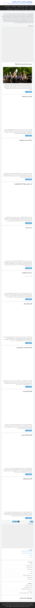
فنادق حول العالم (29, 577)
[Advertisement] (17, 32)
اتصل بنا (31, 557)
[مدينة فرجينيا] (17, 245)
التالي (32, 521)
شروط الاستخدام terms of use (27, 553)
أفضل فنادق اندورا (27, 391)
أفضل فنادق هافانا (27, 479)
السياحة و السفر (7, 6)
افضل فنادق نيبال (28, 304)
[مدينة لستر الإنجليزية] (17, 284)
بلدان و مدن (30, 573)
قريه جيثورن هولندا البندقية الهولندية (23, 184)
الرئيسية (31, 6)
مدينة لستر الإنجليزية (27, 272)
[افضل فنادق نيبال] (17, 321)
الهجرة (31, 571)
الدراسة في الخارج (29, 567)
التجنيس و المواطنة (21, 6)
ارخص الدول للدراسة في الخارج (24, 64)
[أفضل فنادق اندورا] (17, 408)
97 (13, 521)
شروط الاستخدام (16, 606)
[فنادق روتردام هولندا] (17, 113)
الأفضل (31, 563)
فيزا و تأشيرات (13, 6)
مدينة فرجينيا (29, 227)
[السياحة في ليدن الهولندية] (17, 157)
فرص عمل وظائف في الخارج (27, 575)
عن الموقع (27, 6)
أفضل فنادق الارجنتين (27, 435)
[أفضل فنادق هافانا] (17, 496)
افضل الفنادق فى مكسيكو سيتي (24, 347)
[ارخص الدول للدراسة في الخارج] (17, 75)
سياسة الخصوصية (22, 606)
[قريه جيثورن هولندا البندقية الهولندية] (17, 201)
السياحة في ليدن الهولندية (25, 140)
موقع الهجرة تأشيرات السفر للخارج (22, 2)
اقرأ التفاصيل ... (28, 91)
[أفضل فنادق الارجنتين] (17, 452)
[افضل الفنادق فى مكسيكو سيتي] (17, 364)
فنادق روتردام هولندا (27, 96)
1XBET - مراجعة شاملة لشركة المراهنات (25, 592)
